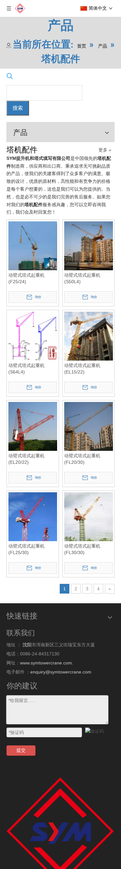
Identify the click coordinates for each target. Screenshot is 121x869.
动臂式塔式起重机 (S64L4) (26, 376)
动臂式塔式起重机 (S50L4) (82, 282)
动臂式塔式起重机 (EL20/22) (26, 470)
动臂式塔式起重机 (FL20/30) (82, 470)
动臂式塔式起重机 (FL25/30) (26, 565)
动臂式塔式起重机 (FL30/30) (82, 565)
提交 (20, 765)
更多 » (104, 150)
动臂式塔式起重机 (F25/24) (26, 282)
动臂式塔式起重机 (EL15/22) (82, 376)
